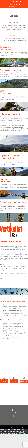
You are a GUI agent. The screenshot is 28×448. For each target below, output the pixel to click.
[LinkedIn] (14, 416)
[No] (24, 433)
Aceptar (21, 433)
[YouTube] (12, 413)
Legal (24, 427)
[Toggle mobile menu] (25, 10)
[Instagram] (15, 413)
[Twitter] (15, 410)
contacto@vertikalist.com (14, 6)
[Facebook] (12, 410)
